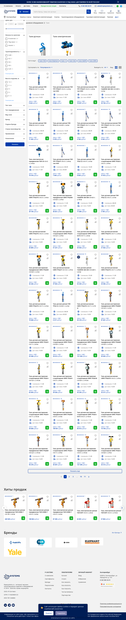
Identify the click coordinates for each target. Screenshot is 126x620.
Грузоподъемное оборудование (72, 17)
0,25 (10, 69)
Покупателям (49, 585)
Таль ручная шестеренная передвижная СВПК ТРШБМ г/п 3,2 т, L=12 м (38, 451)
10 (81, 477)
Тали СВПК (93, 61)
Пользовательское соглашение (110, 606)
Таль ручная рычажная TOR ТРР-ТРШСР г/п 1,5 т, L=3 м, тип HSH (111, 125)
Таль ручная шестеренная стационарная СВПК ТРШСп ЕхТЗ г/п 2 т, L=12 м (87, 414)
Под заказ (12, 42)
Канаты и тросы (25, 17)
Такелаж (110, 17)
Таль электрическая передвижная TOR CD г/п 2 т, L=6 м (38, 161)
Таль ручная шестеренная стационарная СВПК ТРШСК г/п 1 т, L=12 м (38, 414)
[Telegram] (9, 605)
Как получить (66, 589)
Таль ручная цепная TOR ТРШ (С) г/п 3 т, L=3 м (85, 160)
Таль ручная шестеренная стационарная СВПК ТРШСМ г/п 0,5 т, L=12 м (87, 378)
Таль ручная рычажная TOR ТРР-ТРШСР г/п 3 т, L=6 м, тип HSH (87, 89)
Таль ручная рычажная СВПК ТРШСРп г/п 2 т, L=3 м (38, 233)
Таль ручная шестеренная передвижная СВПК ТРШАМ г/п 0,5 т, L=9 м (63, 197)
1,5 (10, 82)
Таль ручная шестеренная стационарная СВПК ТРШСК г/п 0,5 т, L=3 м (111, 414)
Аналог (11, 45)
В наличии (13, 38)
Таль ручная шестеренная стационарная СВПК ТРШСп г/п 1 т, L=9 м (62, 451)
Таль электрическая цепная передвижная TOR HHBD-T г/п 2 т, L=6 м (63, 512)
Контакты (62, 6)
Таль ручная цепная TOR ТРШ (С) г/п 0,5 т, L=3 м (61, 305)
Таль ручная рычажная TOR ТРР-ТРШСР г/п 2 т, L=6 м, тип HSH (63, 161)
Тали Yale (72, 61)
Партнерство (66, 595)
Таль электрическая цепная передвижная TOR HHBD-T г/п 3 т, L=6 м (39, 512)
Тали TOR (42, 61)
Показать (15, 144)
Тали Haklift (82, 61)
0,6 (9, 62)
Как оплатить (66, 585)
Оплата (18, 6)
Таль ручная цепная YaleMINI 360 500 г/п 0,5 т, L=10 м (86, 197)
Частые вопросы (67, 592)
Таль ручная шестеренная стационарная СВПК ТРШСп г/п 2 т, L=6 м (111, 161)
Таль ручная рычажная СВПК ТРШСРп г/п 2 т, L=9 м (111, 377)
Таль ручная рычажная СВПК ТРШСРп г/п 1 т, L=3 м (38, 305)
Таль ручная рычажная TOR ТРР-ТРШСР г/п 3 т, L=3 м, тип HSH (63, 89)
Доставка (27, 6)
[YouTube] (13, 605)
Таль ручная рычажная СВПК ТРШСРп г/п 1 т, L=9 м (111, 269)
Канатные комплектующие (42, 17)
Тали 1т (63, 61)
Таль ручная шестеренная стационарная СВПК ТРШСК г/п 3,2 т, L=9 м (62, 234)
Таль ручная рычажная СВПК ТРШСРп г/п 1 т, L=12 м (86, 306)
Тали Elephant (53, 61)
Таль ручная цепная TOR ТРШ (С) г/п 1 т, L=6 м (37, 88)
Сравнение (82, 582)
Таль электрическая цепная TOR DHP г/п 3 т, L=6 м (87, 512)
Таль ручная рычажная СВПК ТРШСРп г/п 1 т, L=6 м (111, 233)
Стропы (56, 17)
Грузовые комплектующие (95, 17)
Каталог (64, 575)
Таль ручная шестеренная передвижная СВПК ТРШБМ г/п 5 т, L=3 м (62, 414)
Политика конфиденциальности (111, 604)
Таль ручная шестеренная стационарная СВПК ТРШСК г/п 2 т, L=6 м (62, 378)
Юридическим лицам (48, 6)
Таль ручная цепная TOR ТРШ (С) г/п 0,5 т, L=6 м (61, 124)
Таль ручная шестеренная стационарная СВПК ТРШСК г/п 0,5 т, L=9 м (62, 342)
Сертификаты (49, 579)
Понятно (49, 613)
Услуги (35, 6)
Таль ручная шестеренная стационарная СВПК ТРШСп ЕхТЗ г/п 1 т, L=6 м (87, 234)
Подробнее (61, 613)
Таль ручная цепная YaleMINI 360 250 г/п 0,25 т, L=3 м (110, 89)
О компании (8, 6)
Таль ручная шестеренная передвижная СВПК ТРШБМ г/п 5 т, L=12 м (87, 451)
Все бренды (116, 533)
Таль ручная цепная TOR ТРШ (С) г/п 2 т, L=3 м (110, 196)
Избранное (82, 579)
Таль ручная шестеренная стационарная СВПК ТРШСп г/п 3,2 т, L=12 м (38, 378)
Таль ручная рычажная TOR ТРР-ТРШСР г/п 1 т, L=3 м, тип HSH (87, 125)
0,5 (10, 58)
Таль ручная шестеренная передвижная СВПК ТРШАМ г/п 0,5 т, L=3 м (39, 270)
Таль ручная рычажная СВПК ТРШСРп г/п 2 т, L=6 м (38, 196)
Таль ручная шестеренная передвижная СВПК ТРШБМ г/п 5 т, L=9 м (87, 342)
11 (85, 477)
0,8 (9, 65)
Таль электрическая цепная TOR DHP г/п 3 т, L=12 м (111, 512)
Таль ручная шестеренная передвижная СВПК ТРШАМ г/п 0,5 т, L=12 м (111, 342)
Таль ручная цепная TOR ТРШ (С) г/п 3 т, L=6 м (37, 124)
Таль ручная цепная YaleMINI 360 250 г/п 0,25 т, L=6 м (86, 270)
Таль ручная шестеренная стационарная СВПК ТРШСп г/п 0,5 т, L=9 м (111, 451)
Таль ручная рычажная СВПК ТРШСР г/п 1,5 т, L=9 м (63, 269)
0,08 (10, 55)
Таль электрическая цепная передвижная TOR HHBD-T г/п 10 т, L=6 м (15, 512)
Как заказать (66, 582)
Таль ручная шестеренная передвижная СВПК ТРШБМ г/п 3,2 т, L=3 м (111, 306)
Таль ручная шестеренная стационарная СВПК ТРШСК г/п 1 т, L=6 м (38, 342)
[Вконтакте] (5, 605)
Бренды (47, 582)
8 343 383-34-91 (105, 580)
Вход (80, 575)
